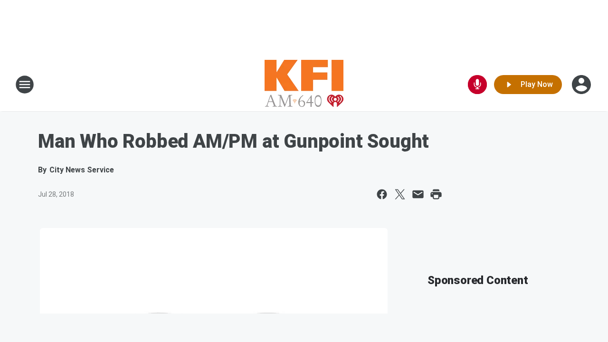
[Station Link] (304, 84)
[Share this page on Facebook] (382, 194)
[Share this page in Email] (418, 194)
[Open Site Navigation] (24, 84)
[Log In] (582, 84)
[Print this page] (436, 194)
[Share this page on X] (400, 194)
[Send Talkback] (477, 84)
